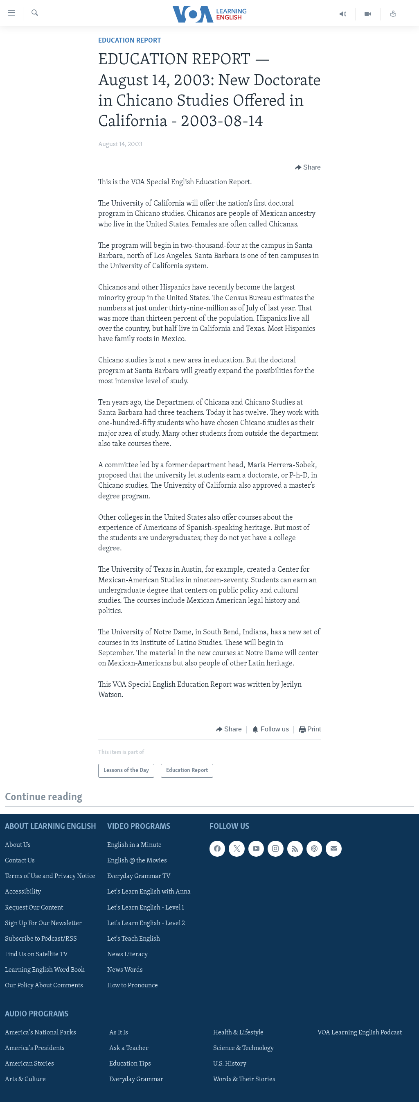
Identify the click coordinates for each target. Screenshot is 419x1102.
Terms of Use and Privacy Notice (50, 876)
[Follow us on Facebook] (217, 848)
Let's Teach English (133, 939)
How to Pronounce (132, 985)
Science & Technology (243, 1048)
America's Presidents (35, 1048)
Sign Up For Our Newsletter (43, 923)
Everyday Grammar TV (139, 876)
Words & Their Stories (244, 1079)
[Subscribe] (333, 848)
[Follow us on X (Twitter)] (236, 848)
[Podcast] (314, 848)
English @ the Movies (137, 861)
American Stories (29, 1064)
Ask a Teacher (129, 1048)
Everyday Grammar (136, 1079)
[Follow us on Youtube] (256, 848)
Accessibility (23, 892)
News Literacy (127, 954)
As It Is (118, 1033)
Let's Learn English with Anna (149, 892)
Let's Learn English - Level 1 (145, 907)
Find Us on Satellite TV (36, 954)
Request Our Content (34, 907)
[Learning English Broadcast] (343, 14)
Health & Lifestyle (238, 1033)
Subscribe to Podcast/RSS (41, 939)
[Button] (308, 167)
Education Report (129, 41)
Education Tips (130, 1064)
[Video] (368, 14)
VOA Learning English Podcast (360, 1033)
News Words (125, 970)
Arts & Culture (25, 1079)
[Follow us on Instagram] (275, 848)
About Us (18, 845)
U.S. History (229, 1064)
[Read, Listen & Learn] (393, 14)
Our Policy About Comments (44, 985)
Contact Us (20, 861)
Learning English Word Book (45, 970)
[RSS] (295, 848)
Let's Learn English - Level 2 (146, 923)
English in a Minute (134, 845)
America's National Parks (40, 1033)
